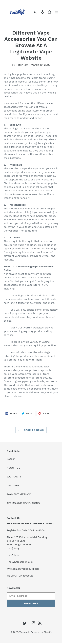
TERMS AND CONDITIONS (23, 503)
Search (11, 458)
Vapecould (24, 632)
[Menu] (56, 11)
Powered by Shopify (41, 632)
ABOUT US (13, 467)
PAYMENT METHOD (19, 494)
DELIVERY (13, 485)
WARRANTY (14, 476)
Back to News (33, 430)
